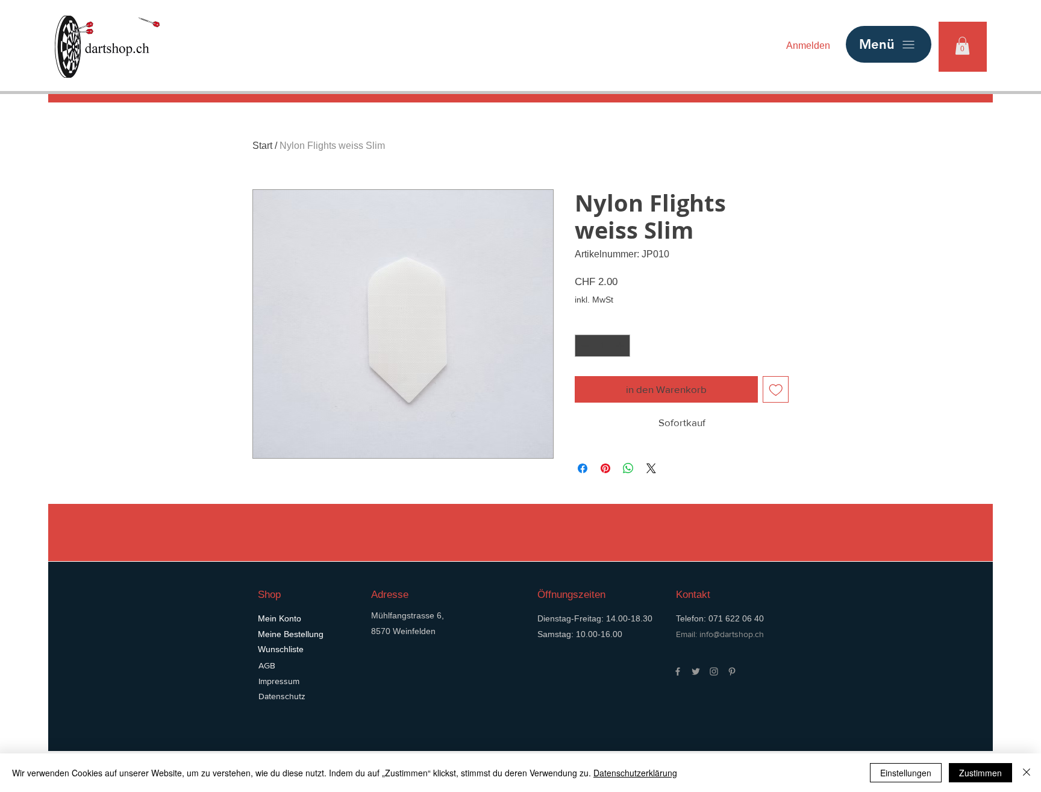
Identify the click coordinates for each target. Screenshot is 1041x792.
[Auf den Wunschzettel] (776, 389)
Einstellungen (905, 773)
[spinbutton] (602, 345)
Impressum (278, 681)
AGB (266, 665)
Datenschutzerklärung (635, 773)
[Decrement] (584, 345)
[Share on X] (651, 468)
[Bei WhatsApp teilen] (628, 468)
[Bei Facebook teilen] (582, 468)
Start (262, 145)
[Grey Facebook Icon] (677, 671)
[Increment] (620, 345)
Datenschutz (281, 696)
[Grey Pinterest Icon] (732, 671)
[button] (962, 46)
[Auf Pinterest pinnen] (605, 468)
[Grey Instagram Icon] (713, 671)
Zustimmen (980, 773)
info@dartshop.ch (731, 634)
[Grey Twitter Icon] (695, 671)
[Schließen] (1026, 772)
